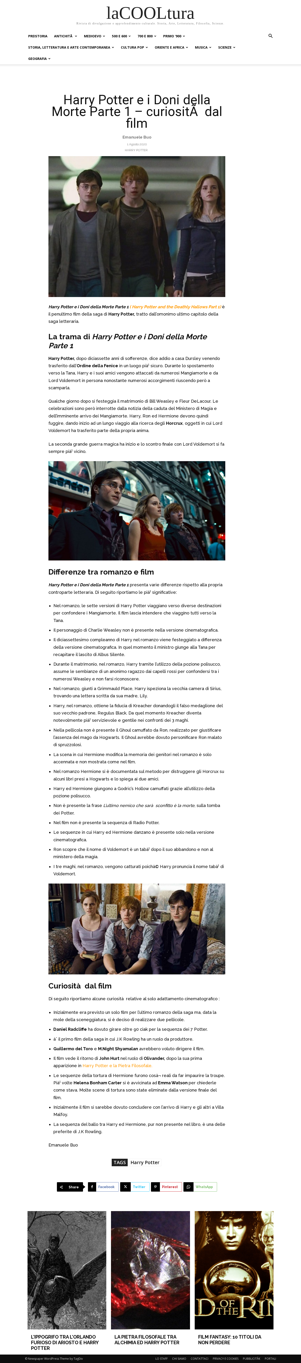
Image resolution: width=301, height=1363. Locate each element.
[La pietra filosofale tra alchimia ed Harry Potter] (150, 1270)
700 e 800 (145, 36)
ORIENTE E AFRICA (169, 47)
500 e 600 (119, 36)
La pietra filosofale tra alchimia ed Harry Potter (147, 1339)
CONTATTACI (199, 1359)
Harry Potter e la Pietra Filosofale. (117, 1065)
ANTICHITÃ (63, 36)
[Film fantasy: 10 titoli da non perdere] (234, 1270)
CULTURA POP (132, 47)
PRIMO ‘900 (172, 36)
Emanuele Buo (137, 137)
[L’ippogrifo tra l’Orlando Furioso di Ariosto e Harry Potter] (67, 1270)
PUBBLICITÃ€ (251, 1359)
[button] (270, 36)
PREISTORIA (38, 36)
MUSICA (201, 47)
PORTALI (270, 1359)
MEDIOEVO (92, 36)
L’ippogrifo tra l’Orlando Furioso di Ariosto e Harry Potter (65, 1342)
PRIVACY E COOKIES (225, 1359)
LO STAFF (161, 1359)
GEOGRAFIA (37, 58)
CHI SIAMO (179, 1359)
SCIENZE (225, 47)
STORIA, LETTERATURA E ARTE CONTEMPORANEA (69, 47)
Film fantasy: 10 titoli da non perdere (229, 1339)
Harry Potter (136, 150)
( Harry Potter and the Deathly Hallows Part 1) (175, 306)
